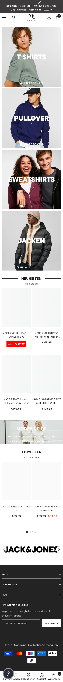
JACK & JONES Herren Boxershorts (46, 508)
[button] (59, 549)
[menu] (4, 17)
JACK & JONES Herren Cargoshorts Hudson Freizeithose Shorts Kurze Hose (46, 335)
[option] (16, 491)
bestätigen (51, 623)
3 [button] (36, 532)
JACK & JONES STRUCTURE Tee (16, 508)
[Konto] (49, 17)
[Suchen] (14, 17)
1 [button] (27, 532)
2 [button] (31, 532)
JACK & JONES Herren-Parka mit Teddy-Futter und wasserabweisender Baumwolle (16, 401)
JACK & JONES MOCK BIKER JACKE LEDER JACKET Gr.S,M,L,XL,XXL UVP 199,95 (46, 401)
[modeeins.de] (31, 57)
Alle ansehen (31, 283)
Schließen (60, 6)
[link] (15, 676)
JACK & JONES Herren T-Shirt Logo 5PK (16, 334)
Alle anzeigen (31, 457)
